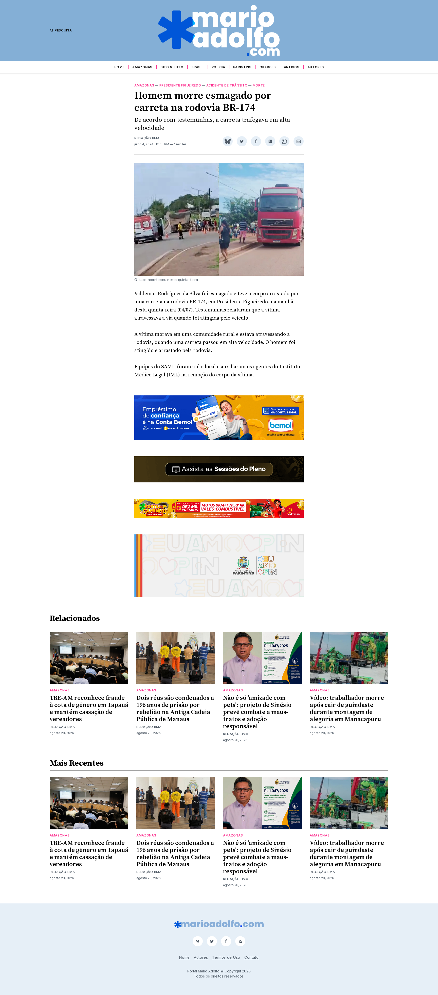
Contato (251, 957)
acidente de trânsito (227, 85)
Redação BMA (147, 138)
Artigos (291, 67)
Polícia (218, 67)
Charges (268, 67)
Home (119, 67)
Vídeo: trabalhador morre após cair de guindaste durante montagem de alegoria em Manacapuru (347, 708)
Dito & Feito (171, 67)
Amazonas (142, 67)
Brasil (197, 67)
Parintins (242, 67)
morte (259, 85)
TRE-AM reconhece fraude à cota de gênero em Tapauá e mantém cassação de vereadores (89, 708)
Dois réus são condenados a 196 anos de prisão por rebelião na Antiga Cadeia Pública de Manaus (175, 708)
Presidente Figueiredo (180, 85)
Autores (315, 67)
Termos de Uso (226, 957)
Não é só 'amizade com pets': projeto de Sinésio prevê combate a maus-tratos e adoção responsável (257, 712)
